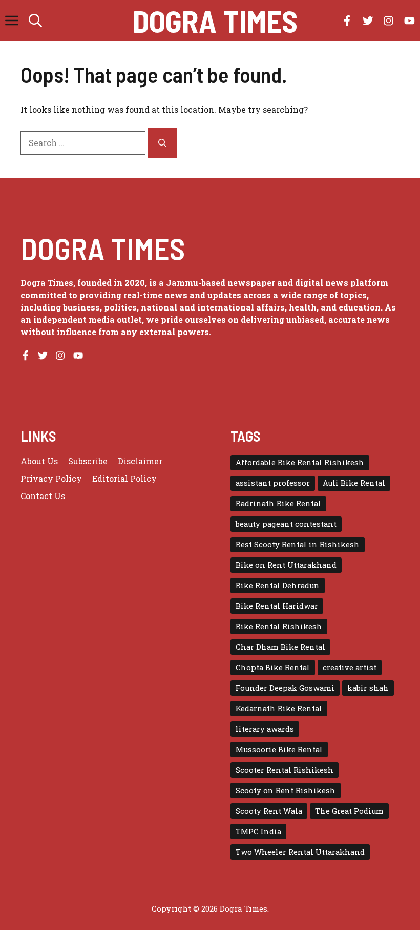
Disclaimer (140, 461)
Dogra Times (215, 20)
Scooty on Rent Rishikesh (285, 790)
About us (39, 461)
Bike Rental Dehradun (278, 585)
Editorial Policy (124, 478)
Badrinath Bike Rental (278, 503)
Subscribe (88, 461)
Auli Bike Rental (354, 483)
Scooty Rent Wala (269, 811)
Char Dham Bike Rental (280, 647)
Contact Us (42, 495)
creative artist (349, 667)
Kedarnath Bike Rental (279, 708)
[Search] (162, 143)
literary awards (265, 729)
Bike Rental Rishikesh (279, 626)
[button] (35, 20)
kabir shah (368, 688)
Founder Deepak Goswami (285, 688)
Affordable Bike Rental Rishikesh (300, 462)
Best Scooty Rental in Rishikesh (298, 544)
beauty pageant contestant (286, 524)
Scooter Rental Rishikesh (284, 770)
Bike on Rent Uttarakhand (286, 565)
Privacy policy (51, 478)
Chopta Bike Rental (273, 667)
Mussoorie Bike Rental (279, 749)
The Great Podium (349, 811)
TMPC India (258, 831)
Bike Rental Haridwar (277, 606)
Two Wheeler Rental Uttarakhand (300, 852)
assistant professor (273, 483)
